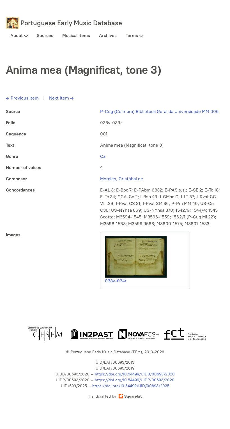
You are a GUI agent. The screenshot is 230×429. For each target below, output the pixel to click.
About (16, 35)
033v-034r (116, 280)
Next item (61, 98)
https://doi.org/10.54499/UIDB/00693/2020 (135, 374)
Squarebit (133, 396)
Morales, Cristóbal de (121, 178)
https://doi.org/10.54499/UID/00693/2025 (130, 386)
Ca (102, 156)
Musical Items (76, 35)
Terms (132, 35)
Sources (45, 35)
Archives (108, 35)
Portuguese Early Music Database (71, 23)
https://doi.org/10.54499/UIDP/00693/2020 (134, 380)
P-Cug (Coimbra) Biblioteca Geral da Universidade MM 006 (159, 111)
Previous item (22, 98)
